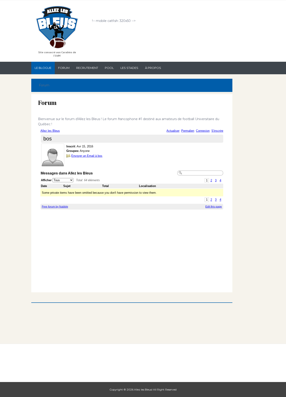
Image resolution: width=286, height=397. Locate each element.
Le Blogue (43, 68)
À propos (153, 68)
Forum (63, 68)
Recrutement (87, 68)
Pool (109, 68)
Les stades (129, 68)
